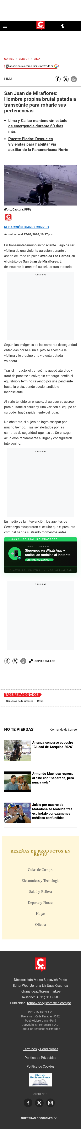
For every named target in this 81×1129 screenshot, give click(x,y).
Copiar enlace (44, 661)
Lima (8, 79)
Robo (40, 701)
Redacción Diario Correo (26, 227)
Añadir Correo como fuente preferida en (31, 66)
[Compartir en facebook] (58, 79)
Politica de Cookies (40, 1066)
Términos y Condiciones (40, 1049)
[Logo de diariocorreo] (40, 26)
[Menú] (5, 26)
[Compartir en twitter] (66, 79)
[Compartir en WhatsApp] (74, 79)
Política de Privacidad (40, 1058)
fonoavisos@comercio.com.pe (49, 1003)
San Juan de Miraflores (19, 701)
